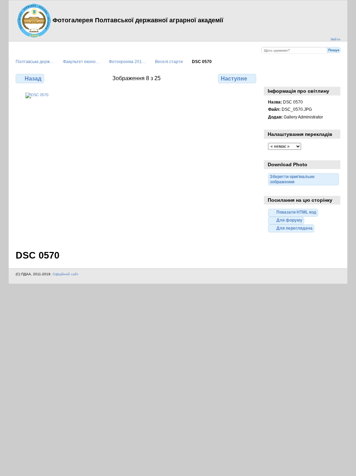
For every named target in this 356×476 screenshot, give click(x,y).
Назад (33, 79)
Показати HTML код (296, 212)
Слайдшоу (286, 78)
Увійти (335, 39)
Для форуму (289, 220)
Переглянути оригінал (271, 78)
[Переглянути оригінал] (137, 167)
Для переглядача (294, 228)
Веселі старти (169, 61)
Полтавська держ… (35, 61)
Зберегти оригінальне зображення (301, 78)
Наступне (234, 79)
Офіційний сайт (65, 274)
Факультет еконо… (81, 61)
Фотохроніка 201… (127, 61)
